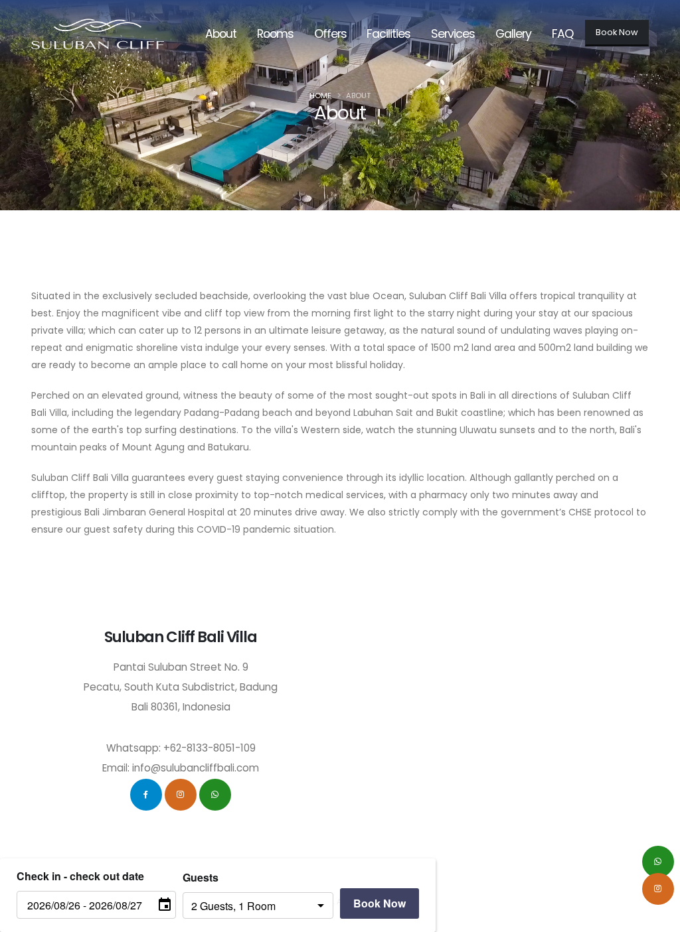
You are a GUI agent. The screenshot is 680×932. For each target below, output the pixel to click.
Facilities (388, 34)
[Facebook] (146, 795)
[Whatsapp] (215, 795)
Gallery (513, 34)
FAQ (562, 34)
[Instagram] (181, 795)
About (220, 34)
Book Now (617, 32)
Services (453, 34)
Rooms (275, 34)
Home (320, 95)
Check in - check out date (80, 876)
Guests (200, 877)
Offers (330, 34)
